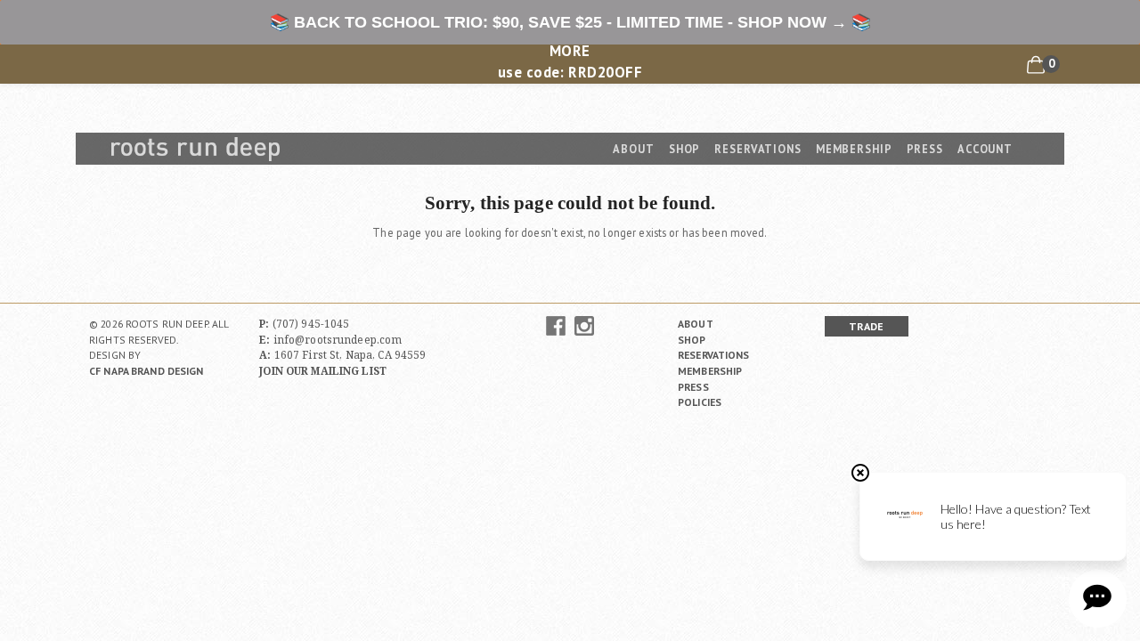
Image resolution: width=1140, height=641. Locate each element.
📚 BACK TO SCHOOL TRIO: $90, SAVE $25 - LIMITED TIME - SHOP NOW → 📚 (570, 22)
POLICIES (699, 402)
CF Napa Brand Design (146, 370)
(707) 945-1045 (311, 323)
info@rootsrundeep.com (338, 339)
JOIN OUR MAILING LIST (323, 370)
